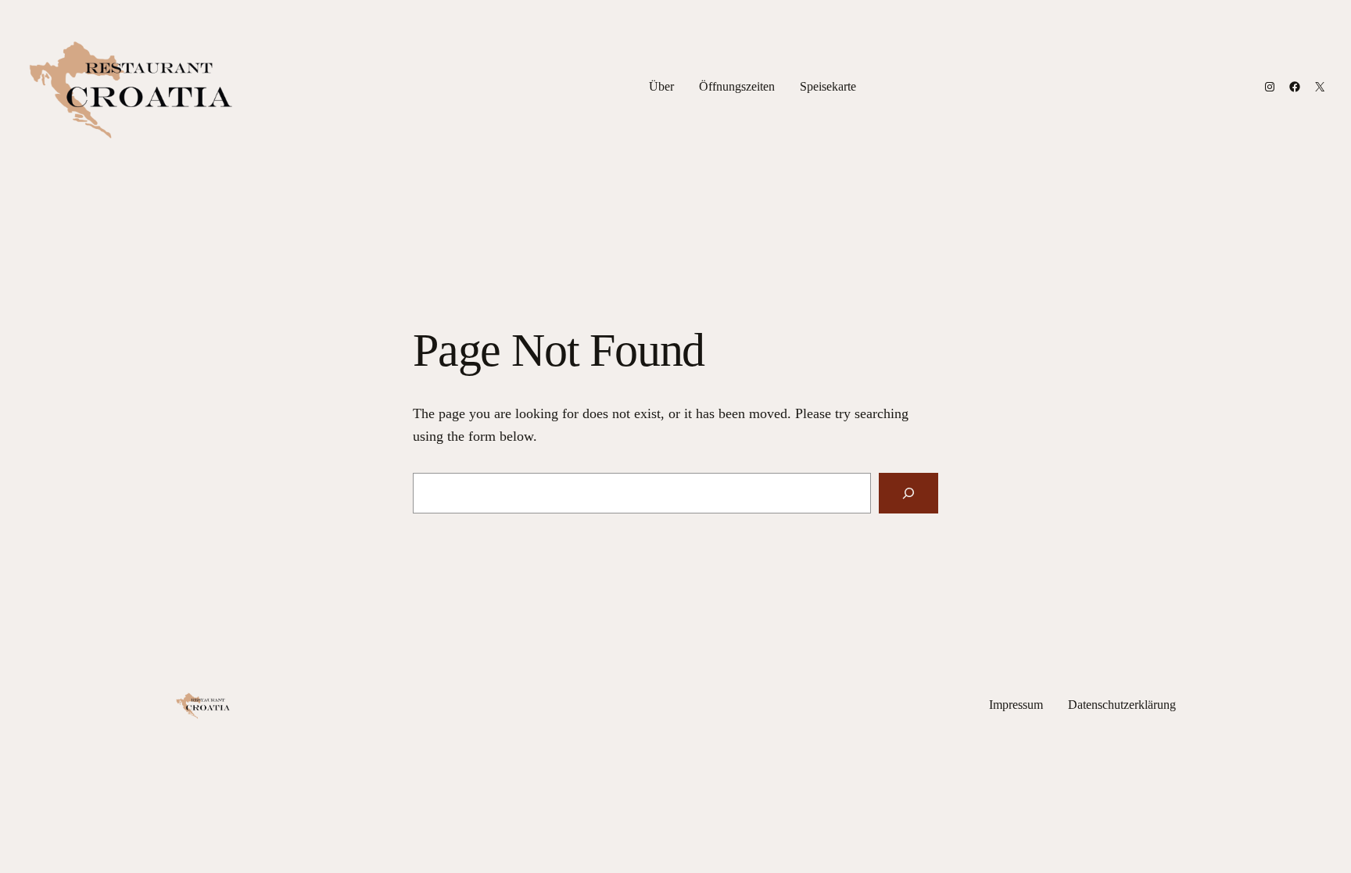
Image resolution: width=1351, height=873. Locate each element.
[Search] (908, 493)
